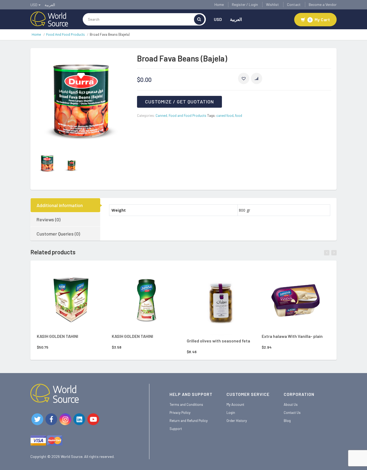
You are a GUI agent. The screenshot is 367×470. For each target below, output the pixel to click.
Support (176, 428)
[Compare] (86, 275)
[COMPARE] (256, 78)
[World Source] (49, 18)
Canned (161, 115)
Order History (236, 420)
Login (230, 412)
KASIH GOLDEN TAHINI (57, 336)
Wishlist (272, 4)
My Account (235, 404)
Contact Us (292, 412)
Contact (294, 4)
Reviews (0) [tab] (48, 219)
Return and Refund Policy (189, 420)
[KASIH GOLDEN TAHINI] (71, 299)
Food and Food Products (65, 34)
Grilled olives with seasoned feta (218, 340)
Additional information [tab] (60, 205)
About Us (291, 404)
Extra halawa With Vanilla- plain (292, 336)
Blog (287, 420)
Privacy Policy (180, 412)
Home (219, 4)
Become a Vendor (323, 4)
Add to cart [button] (63, 275)
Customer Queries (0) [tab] (58, 234)
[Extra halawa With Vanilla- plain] (296, 299)
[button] (243, 78)
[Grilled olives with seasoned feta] (221, 301)
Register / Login (245, 4)
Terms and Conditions (186, 404)
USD (218, 19)
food (238, 115)
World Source (71, 456)
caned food (224, 115)
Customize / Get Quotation (179, 101)
